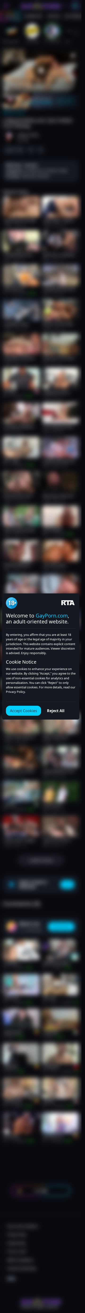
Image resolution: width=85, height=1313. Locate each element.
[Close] (74, 1286)
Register (41, 1301)
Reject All (55, 710)
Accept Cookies (23, 710)
